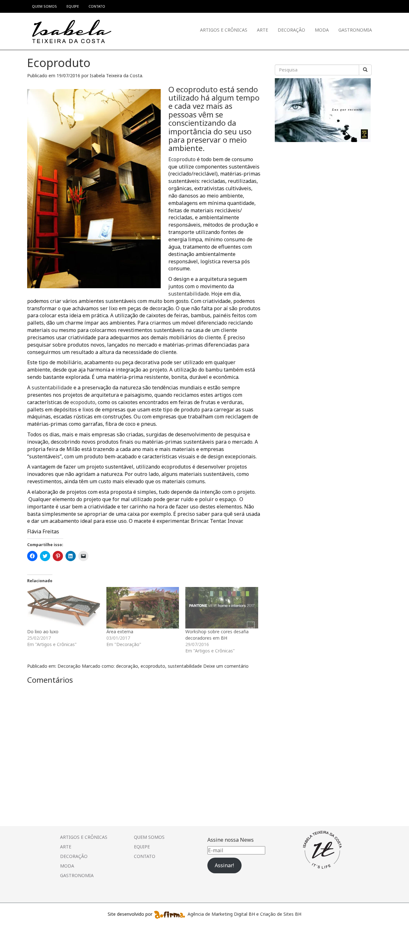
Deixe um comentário (226, 666)
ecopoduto (82, 402)
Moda (322, 30)
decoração (127, 666)
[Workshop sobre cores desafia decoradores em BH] (221, 607)
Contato (144, 856)
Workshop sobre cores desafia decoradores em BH (217, 634)
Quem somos (149, 837)
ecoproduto (153, 666)
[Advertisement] (323, 185)
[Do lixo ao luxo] (63, 607)
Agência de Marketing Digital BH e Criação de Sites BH (244, 914)
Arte (262, 30)
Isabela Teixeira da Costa (116, 75)
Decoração (291, 30)
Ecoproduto (182, 159)
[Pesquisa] (365, 69)
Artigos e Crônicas (223, 30)
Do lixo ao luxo (42, 631)
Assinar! (224, 865)
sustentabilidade (188, 293)
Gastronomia (355, 30)
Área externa (119, 631)
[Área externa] (142, 607)
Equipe (142, 847)
